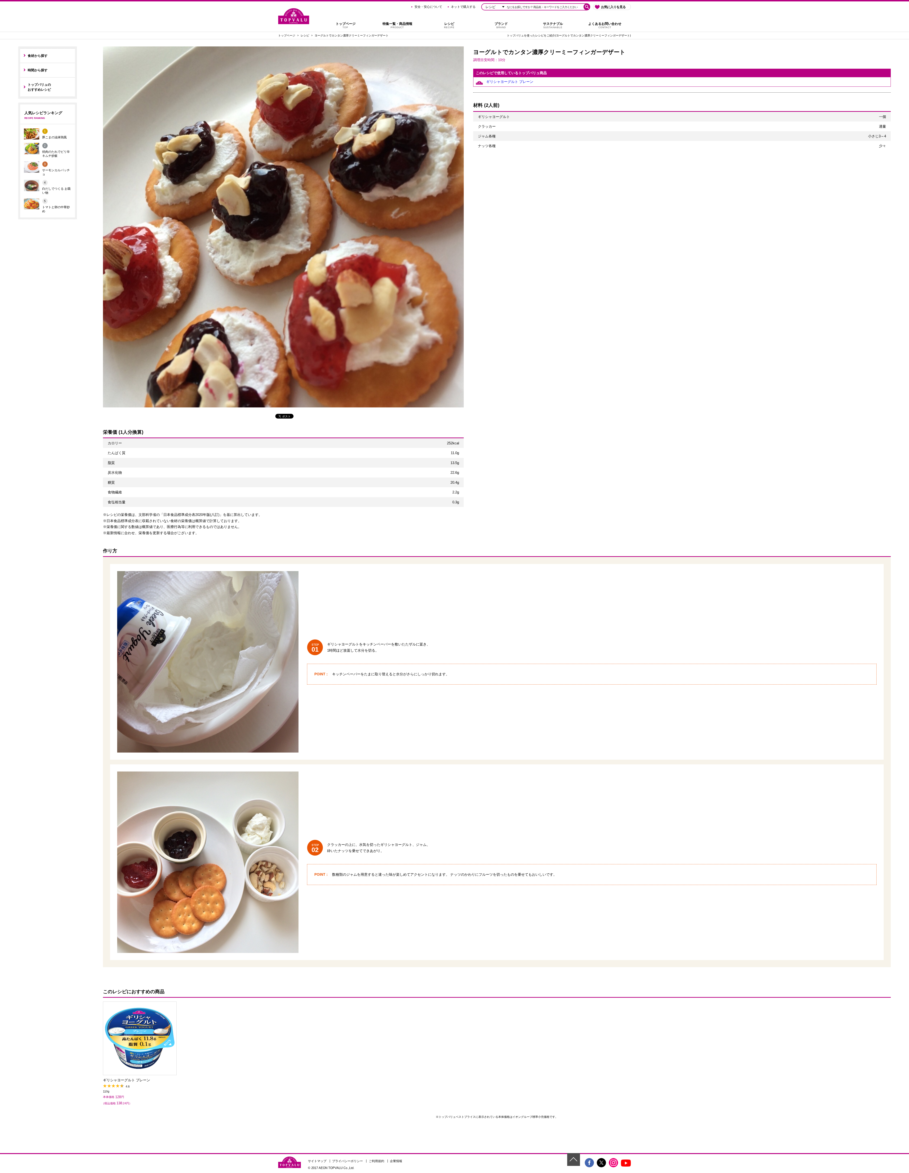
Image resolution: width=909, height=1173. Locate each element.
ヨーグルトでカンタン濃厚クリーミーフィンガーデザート (351, 35)
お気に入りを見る (613, 7)
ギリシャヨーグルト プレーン (509, 82)
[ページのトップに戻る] (573, 1159)
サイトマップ (317, 1161)
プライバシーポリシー (347, 1161)
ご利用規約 (376, 1161)
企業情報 (396, 1161)
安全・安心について (428, 7)
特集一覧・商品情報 (397, 25)
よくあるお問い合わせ (604, 25)
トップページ (346, 25)
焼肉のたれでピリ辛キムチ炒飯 (56, 154)
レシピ (449, 25)
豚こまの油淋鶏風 (54, 137)
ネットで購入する (463, 7)
